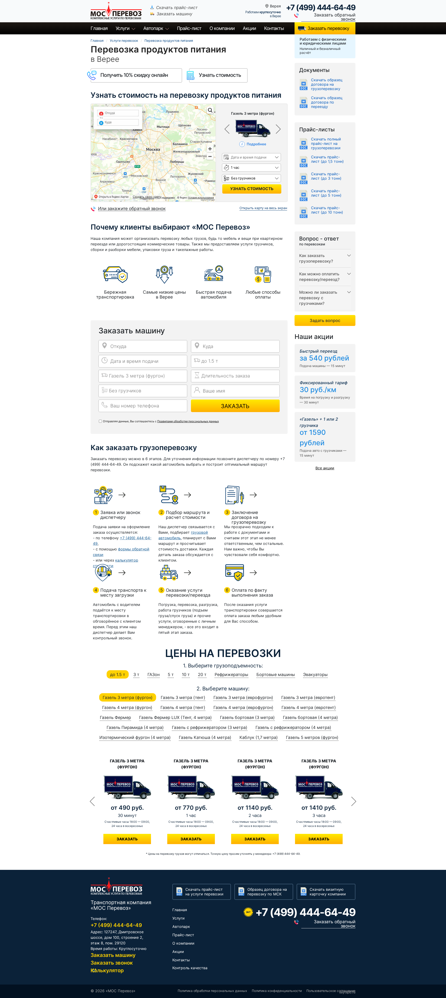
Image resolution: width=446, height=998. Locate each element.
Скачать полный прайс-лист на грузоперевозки (326, 143)
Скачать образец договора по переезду (326, 102)
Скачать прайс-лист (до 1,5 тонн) (327, 159)
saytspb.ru (347, 992)
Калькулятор (107, 970)
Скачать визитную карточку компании (328, 891)
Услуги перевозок (124, 40)
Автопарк (153, 28)
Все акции (324, 468)
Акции (249, 28)
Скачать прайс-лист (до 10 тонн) (327, 210)
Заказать (235, 406)
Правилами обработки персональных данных (188, 421)
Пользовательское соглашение (330, 991)
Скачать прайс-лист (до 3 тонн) (326, 176)
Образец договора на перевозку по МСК (267, 891)
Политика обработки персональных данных (212, 991)
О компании (222, 28)
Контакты (274, 28)
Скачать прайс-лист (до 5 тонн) (326, 193)
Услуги (122, 28)
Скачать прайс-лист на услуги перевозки (204, 891)
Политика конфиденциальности (277, 991)
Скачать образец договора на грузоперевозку (326, 84)
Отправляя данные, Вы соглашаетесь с (161, 421)
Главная (99, 28)
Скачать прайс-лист (177, 7)
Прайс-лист (183, 935)
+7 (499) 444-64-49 (320, 7)
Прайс (189, 28)
